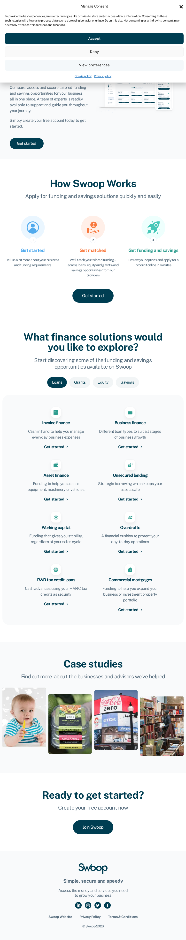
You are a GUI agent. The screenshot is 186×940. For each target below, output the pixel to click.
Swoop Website (60, 917)
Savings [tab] (127, 382)
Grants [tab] (79, 382)
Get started (54, 447)
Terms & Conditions (123, 917)
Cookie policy (83, 76)
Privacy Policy (90, 917)
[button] (181, 6)
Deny (94, 52)
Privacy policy (102, 76)
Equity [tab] (103, 382)
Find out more (36, 676)
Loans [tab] (57, 382)
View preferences (94, 65)
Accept (94, 38)
